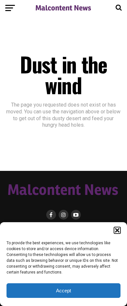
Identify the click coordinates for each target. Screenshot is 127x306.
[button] (117, 230)
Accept (63, 290)
